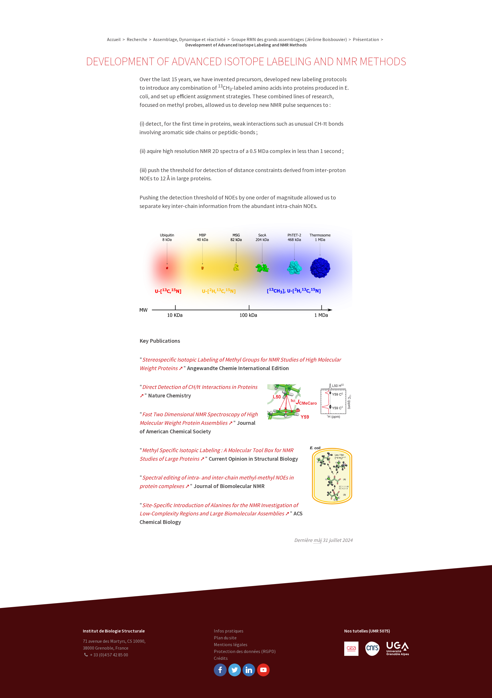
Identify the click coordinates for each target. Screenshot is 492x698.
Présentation (366, 39)
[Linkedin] (249, 670)
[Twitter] (234, 670)
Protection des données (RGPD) (245, 651)
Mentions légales (230, 644)
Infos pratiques (228, 631)
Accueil (114, 39)
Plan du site (225, 637)
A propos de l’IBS (132, 14)
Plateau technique (204, 14)
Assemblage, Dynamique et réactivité (189, 39)
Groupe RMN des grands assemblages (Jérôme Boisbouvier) (289, 39)
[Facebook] (220, 670)
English (456, 14)
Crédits (221, 658)
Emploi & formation (291, 14)
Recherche (167, 14)
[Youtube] (263, 670)
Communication (246, 14)
